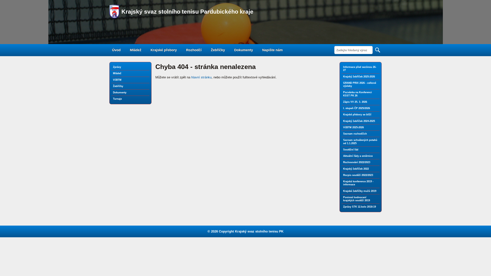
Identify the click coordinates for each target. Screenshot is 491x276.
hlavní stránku (201, 77)
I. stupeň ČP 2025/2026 (356, 108)
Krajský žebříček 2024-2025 (359, 121)
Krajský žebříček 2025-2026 (359, 76)
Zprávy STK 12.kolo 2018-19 (359, 206)
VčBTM (117, 79)
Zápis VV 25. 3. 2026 (355, 101)
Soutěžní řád (350, 149)
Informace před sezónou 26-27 (359, 68)
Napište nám (272, 50)
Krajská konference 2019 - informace (358, 183)
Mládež (135, 50)
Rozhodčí (194, 50)
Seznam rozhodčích (355, 133)
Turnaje (117, 98)
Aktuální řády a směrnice (358, 155)
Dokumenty (243, 50)
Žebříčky (218, 50)
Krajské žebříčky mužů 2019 (359, 191)
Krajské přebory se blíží (357, 114)
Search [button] (378, 50)
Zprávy (117, 67)
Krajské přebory (164, 50)
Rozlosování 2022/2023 (356, 162)
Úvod (116, 50)
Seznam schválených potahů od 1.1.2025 (360, 142)
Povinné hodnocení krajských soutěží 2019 (356, 199)
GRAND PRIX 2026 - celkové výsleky (359, 84)
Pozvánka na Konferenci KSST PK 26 (357, 94)
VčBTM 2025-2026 (353, 127)
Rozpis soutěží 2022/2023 (358, 175)
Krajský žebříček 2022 (356, 168)
